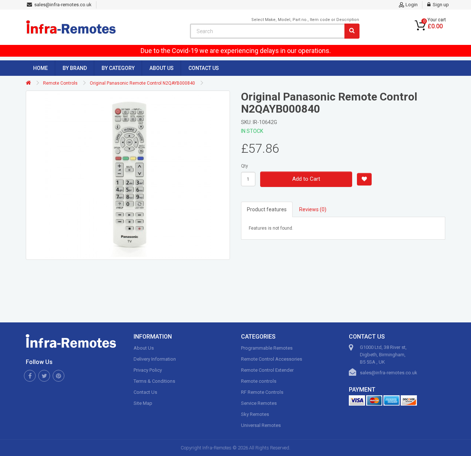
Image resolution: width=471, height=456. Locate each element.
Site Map (143, 403)
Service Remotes (259, 403)
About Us (161, 68)
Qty (244, 166)
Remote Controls (60, 83)
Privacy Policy (148, 370)
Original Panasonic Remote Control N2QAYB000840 (142, 83)
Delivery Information (155, 359)
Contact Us (203, 68)
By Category (118, 68)
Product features (267, 209)
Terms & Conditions (154, 381)
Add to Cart (306, 179)
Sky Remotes (255, 414)
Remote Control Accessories (271, 359)
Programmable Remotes (267, 348)
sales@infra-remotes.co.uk (388, 372)
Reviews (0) (312, 209)
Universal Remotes (261, 425)
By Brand (75, 68)
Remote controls (258, 381)
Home (40, 68)
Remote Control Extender (267, 370)
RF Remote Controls (262, 392)
